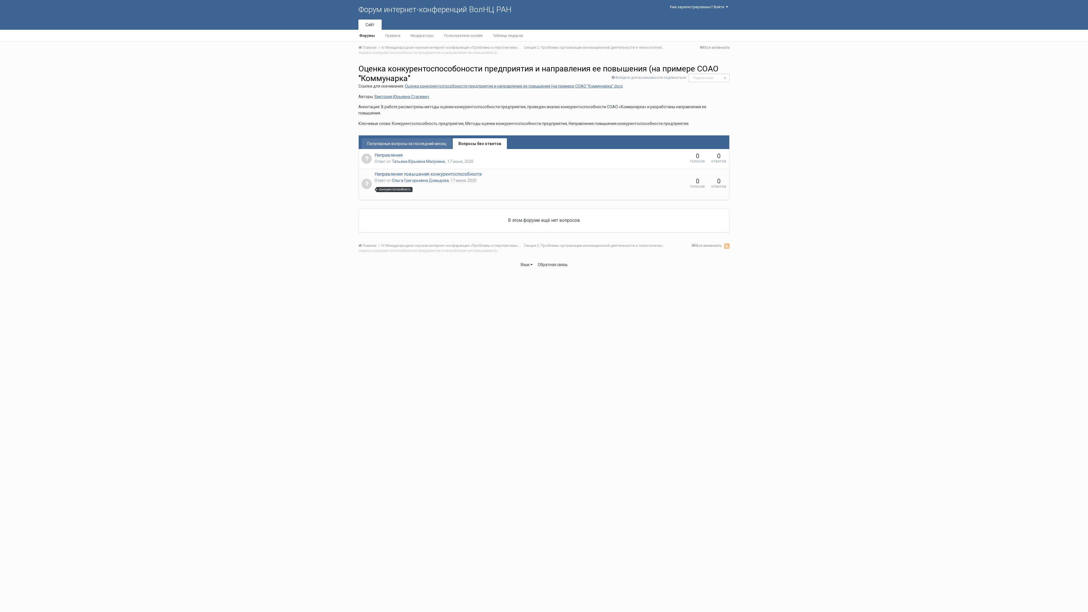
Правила (392, 35)
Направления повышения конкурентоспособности (428, 174)
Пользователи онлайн (463, 35)
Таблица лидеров (508, 35)
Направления (389, 155)
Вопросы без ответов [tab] (479, 143)
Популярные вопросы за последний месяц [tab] (407, 143)
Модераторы (422, 35)
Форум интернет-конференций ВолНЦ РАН (434, 9)
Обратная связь (553, 264)
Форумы (367, 35)
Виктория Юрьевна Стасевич (402, 96)
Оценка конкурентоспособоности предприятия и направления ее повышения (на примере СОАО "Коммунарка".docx (514, 86)
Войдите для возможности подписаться (651, 77)
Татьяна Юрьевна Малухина (419, 161)
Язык (525, 264)
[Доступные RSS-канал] (727, 246)
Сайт (370, 24)
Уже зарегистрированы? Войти (698, 7)
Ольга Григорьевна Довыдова (420, 180)
